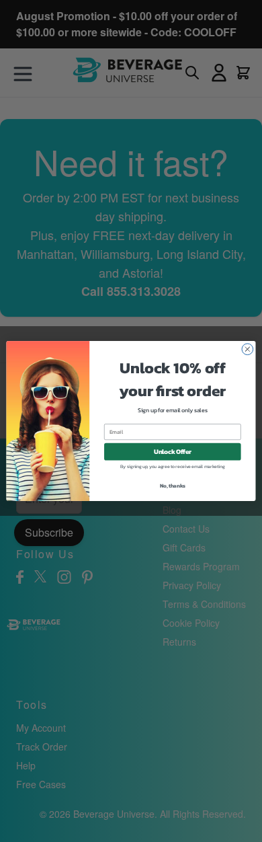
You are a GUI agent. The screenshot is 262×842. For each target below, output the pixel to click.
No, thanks (172, 486)
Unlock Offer (172, 452)
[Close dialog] (247, 349)
